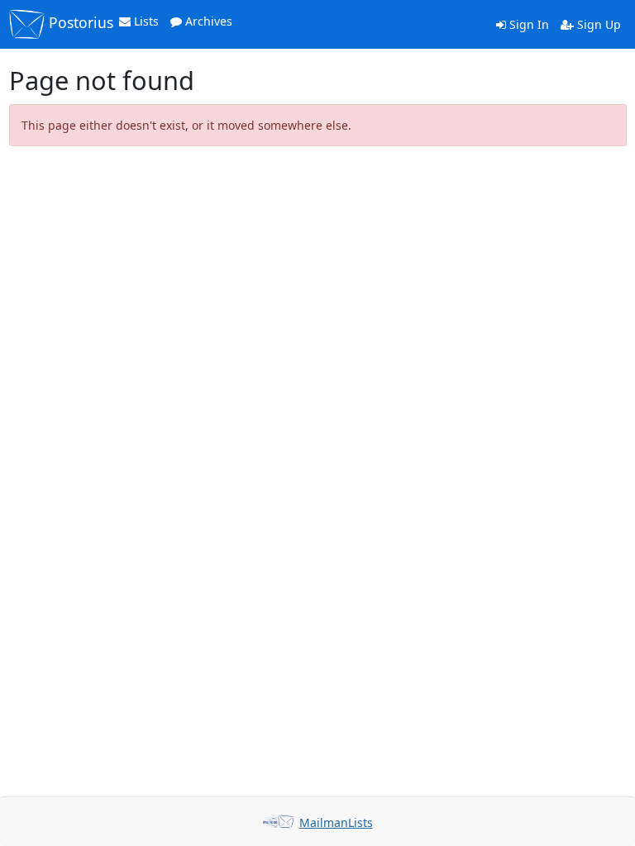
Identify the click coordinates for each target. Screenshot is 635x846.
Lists (145, 21)
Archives (207, 21)
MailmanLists (336, 822)
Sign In (527, 24)
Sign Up (597, 24)
